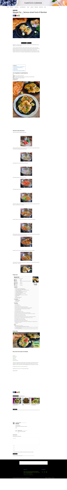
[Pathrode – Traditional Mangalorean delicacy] (26, 401)
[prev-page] (13, 406)
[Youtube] (46, 472)
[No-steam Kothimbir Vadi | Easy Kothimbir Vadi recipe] (17, 401)
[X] (15, 15)
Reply (16, 428)
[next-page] (14, 406)
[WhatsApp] (19, 15)
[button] (59, 7)
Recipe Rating (14, 436)
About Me (46, 477)
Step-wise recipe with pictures (18, 67)
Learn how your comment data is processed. (28, 455)
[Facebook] (13, 15)
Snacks (16, 10)
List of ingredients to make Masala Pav (19, 66)
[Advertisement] (26, 40)
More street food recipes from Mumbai (19, 70)
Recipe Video (16, 69)
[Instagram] (44, 472)
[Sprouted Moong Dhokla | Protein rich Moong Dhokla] (35, 401)
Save (17, 15)
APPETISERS (14, 10)
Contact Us (53, 477)
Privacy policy (49, 477)
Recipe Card (15, 68)
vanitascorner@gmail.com (30, 474)
